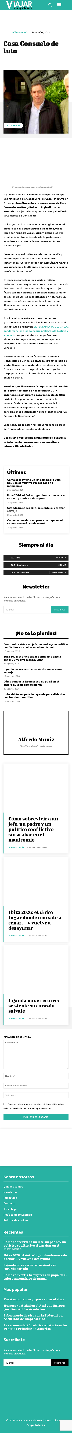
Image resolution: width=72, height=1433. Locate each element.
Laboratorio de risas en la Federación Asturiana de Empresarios (33, 1317)
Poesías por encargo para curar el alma (33, 1299)
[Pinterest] (34, 1157)
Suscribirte (59, 572)
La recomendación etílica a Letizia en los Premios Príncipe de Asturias (35, 1327)
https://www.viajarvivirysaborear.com (36, 746)
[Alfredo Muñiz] (7, 32)
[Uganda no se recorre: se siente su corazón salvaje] (36, 969)
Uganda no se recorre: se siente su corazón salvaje (36, 509)
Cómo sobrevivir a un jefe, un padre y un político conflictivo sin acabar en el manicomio (34, 483)
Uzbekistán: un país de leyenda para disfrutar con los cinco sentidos (34, 695)
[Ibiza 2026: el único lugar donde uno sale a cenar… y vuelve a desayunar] (36, 881)
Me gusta (61, 557)
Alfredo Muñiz (19, 32)
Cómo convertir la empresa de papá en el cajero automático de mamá (35, 522)
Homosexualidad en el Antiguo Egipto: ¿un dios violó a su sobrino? (34, 1307)
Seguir (62, 565)
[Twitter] (26, 1157)
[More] (50, 1157)
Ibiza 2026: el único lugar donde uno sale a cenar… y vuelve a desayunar (36, 496)
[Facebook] (18, 1157)
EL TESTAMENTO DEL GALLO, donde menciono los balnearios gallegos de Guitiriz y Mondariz (36, 331)
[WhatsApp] (42, 1157)
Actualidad (13, 125)
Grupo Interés (36, 1425)
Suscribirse (59, 609)
